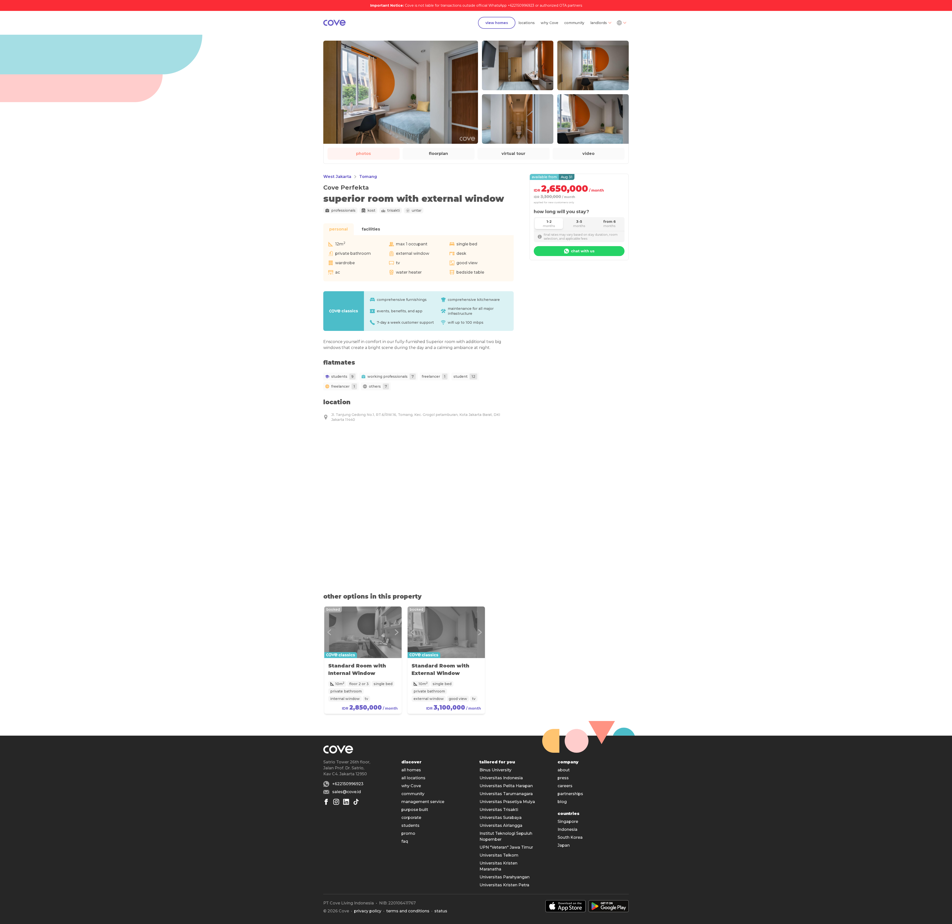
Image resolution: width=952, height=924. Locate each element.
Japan (564, 845)
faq (404, 841)
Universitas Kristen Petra (504, 885)
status (440, 911)
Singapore (568, 821)
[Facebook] (326, 802)
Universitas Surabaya (500, 817)
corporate (411, 817)
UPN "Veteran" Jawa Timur (506, 847)
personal (338, 229)
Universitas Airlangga (500, 825)
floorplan (438, 153)
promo (408, 833)
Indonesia (567, 829)
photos (363, 153)
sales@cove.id (346, 791)
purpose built (414, 809)
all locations (413, 778)
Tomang (368, 176)
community (574, 23)
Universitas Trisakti (498, 809)
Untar (416, 210)
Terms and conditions (407, 911)
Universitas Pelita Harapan (506, 785)
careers (565, 785)
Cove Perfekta (346, 187)
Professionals (343, 210)
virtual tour (513, 153)
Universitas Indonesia (501, 778)
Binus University (495, 770)
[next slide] (397, 632)
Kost (371, 210)
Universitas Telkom (498, 855)
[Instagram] (336, 802)
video (588, 153)
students (410, 825)
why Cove (549, 23)
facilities (371, 229)
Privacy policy (367, 911)
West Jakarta (337, 176)
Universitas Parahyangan (504, 877)
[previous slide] (329, 632)
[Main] (334, 23)
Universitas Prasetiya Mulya (507, 801)
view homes (496, 23)
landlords (598, 23)
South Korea (570, 837)
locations (526, 23)
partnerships (570, 793)
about (564, 770)
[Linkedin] (346, 802)
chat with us (583, 251)
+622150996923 (347, 783)
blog (562, 801)
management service (422, 801)
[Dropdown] (621, 22)
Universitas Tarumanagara (506, 793)
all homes (411, 770)
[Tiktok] (356, 802)
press (563, 778)
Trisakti (393, 210)
